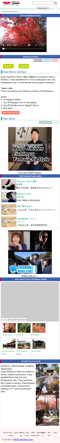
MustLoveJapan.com (23, 439)
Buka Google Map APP (11, 113)
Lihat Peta (8, 66)
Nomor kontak (27, 434)
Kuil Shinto (38, 60)
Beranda (5, 432)
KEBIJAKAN (39, 432)
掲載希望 (44, 434)
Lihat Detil (23, 66)
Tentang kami (22, 434)
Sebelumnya (16, 432)
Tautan (55, 432)
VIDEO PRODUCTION (33, 434)
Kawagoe (55, 60)
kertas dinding (11, 434)
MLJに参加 (49, 434)
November (46, 60)
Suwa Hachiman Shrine (10, 11)
